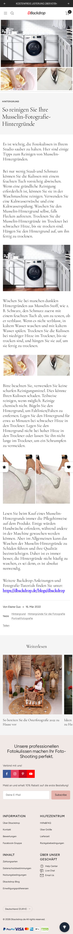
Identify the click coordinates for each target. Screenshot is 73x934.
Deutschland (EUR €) (16, 909)
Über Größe (46, 829)
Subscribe (61, 794)
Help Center (51, 866)
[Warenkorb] (67, 13)
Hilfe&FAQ (45, 823)
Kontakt (7, 829)
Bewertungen (9, 836)
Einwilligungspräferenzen (16, 888)
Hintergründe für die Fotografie (46, 614)
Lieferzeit (45, 836)
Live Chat (50, 870)
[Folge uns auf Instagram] (15, 774)
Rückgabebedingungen (52, 843)
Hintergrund (10, 101)
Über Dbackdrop (11, 823)
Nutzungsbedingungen (14, 875)
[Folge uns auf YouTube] (31, 774)
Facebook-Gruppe (12, 843)
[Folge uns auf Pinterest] (23, 774)
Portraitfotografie (22, 618)
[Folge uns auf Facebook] (7, 774)
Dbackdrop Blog (11, 881)
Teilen (6, 625)
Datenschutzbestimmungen (17, 868)
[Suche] (12, 13)
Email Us (49, 875)
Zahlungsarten (10, 861)
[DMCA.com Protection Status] (44, 929)
